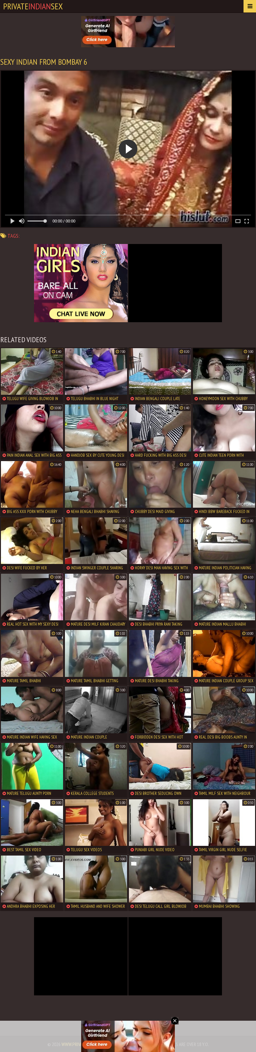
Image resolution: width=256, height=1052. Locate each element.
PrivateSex (33, 6)
